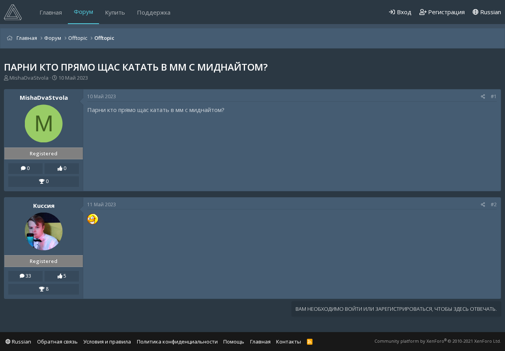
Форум (83, 11)
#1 (494, 96)
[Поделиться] (483, 96)
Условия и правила (107, 341)
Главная (50, 12)
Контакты (288, 341)
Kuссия (43, 205)
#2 (494, 204)
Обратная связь (57, 341)
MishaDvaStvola (29, 77)
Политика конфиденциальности (177, 341)
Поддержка (153, 12)
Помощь (233, 341)
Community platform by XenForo (437, 341)
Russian (490, 12)
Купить (115, 12)
